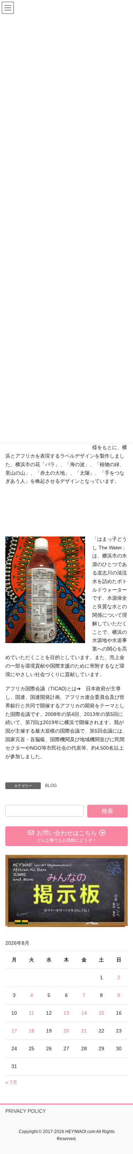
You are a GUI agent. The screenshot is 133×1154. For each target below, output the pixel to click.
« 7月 (11, 1082)
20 (66, 1031)
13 (66, 1013)
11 (31, 1013)
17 (14, 1031)
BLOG (51, 785)
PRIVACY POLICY (25, 1111)
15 (101, 1013)
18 (31, 1031)
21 (84, 1031)
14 (84, 1013)
